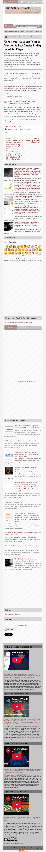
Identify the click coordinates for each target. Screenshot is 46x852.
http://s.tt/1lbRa (17, 96)
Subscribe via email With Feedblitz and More (18, 322)
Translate (23, 327)
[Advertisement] (25, 18)
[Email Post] (6, 133)
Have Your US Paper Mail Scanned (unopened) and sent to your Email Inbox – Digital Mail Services (27, 454)
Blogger (40, 848)
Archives (35, 327)
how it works (22, 381)
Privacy (10, 327)
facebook (25, 2)
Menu (10, 26)
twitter (22, 2)
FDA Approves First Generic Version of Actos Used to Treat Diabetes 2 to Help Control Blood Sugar (22, 45)
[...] (37, 180)
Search (39, 26)
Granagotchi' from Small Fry (13, 502)
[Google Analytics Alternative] (23, 851)
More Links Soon (12, 1)
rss (31, 2)
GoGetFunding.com (30, 381)
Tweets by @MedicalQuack (13, 614)
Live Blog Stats (23, 625)
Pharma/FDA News (24, 129)
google (28, 2)
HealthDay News (20, 88)
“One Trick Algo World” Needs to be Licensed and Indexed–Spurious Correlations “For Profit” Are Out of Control (27, 561)
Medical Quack (8, 848)
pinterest (41, 2)
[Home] (5, 37)
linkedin (35, 2)
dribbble (38, 2)
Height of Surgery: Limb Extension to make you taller (20, 441)
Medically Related (12, 129)
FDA (29, 73)
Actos (35, 76)
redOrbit (9, 96)
